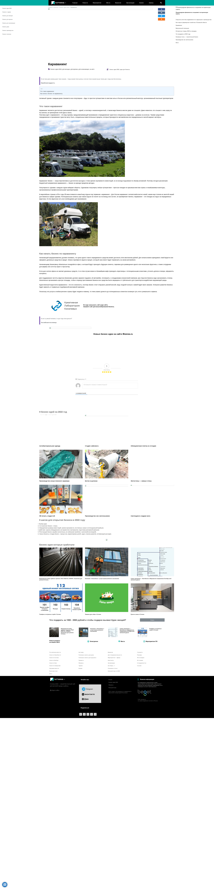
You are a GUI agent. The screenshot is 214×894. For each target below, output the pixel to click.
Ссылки (139, 665)
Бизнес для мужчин (8, 19)
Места (108, 3)
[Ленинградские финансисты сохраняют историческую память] (194, 9)
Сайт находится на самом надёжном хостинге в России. (148, 700)
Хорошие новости (54, 668)
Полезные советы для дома (86, 655)
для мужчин (74, 69)
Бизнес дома (6, 26)
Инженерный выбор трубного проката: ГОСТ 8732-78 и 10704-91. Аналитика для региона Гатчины (60, 579)
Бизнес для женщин (8, 15)
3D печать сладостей (47, 516)
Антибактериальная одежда (49, 446)
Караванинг (179, 25)
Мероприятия (97, 3)
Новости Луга (53, 663)
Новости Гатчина (54, 657)
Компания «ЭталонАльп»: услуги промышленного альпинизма (102, 578)
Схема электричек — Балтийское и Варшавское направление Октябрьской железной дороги (151, 579)
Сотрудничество (141, 663)
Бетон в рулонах (91, 481)
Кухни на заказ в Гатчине (137, 614)
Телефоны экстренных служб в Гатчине (50, 614)
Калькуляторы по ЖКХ (114, 671)
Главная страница (53, 7)
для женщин (66, 69)
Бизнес (141, 3)
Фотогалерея (140, 657)
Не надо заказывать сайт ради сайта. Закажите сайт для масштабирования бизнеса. (98, 306)
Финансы (81, 663)
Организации (130, 3)
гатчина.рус (160, 682)
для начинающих (83, 69)
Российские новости (55, 652)
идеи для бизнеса (125, 69)
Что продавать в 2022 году (183, 34)
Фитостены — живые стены (141, 481)
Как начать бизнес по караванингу (51, 93)
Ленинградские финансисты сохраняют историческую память (192, 13)
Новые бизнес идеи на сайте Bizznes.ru (113, 333)
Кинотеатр (111, 660)
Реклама (139, 655)
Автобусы (110, 665)
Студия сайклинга (91, 446)
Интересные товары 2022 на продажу (186, 31)
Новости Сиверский (54, 665)
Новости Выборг (54, 660)
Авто (50, 673)
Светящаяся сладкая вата (140, 516)
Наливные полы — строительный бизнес (187, 37)
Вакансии (118, 3)
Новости (85, 3)
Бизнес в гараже (7, 12)
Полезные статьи (112, 668)
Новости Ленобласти (55, 655)
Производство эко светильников (184, 39)
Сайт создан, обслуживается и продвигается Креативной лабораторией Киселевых (120, 692)
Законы (151, 3)
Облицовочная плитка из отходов (143, 446)
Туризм (81, 665)
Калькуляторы (112, 687)
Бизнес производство (8, 30)
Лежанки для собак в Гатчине (93, 614)
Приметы (81, 660)
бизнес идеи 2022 (114, 69)
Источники (140, 660)
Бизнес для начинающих (9, 23)
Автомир (81, 652)
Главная (74, 3)
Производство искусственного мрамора (54, 481)
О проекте (140, 652)
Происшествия (53, 671)
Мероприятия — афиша (114, 657)
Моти (177, 42)
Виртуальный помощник (182, 28)
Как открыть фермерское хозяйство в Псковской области (191, 22)
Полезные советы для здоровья (87, 657)
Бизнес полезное (7, 34)
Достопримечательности (115, 655)
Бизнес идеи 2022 (7, 8)
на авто (92, 69)
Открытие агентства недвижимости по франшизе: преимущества (193, 19)
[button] (152, 620)
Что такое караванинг (47, 91)
